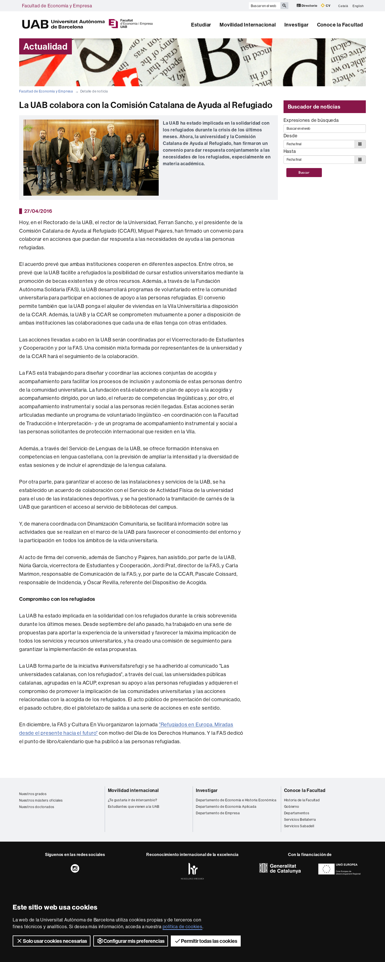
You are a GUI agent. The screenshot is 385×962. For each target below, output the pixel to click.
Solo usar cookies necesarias (55, 941)
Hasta (290, 151)
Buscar (304, 172)
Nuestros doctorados (36, 807)
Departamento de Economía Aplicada (226, 806)
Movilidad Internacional (248, 24)
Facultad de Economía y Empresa (57, 5)
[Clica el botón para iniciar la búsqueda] (284, 5)
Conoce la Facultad (340, 24)
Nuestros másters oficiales (41, 800)
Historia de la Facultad (302, 800)
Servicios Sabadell (299, 826)
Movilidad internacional (133, 790)
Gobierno (291, 806)
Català (343, 6)
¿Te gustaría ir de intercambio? (133, 800)
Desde (291, 135)
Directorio (309, 6)
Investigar (296, 24)
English (358, 6)
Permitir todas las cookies (209, 941)
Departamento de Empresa (218, 813)
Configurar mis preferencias (134, 941)
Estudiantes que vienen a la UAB (134, 806)
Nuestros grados (33, 794)
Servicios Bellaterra (300, 819)
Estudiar (201, 24)
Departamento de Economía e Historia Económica (236, 800)
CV (327, 6)
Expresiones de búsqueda (311, 120)
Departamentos (296, 813)
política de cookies (182, 926)
